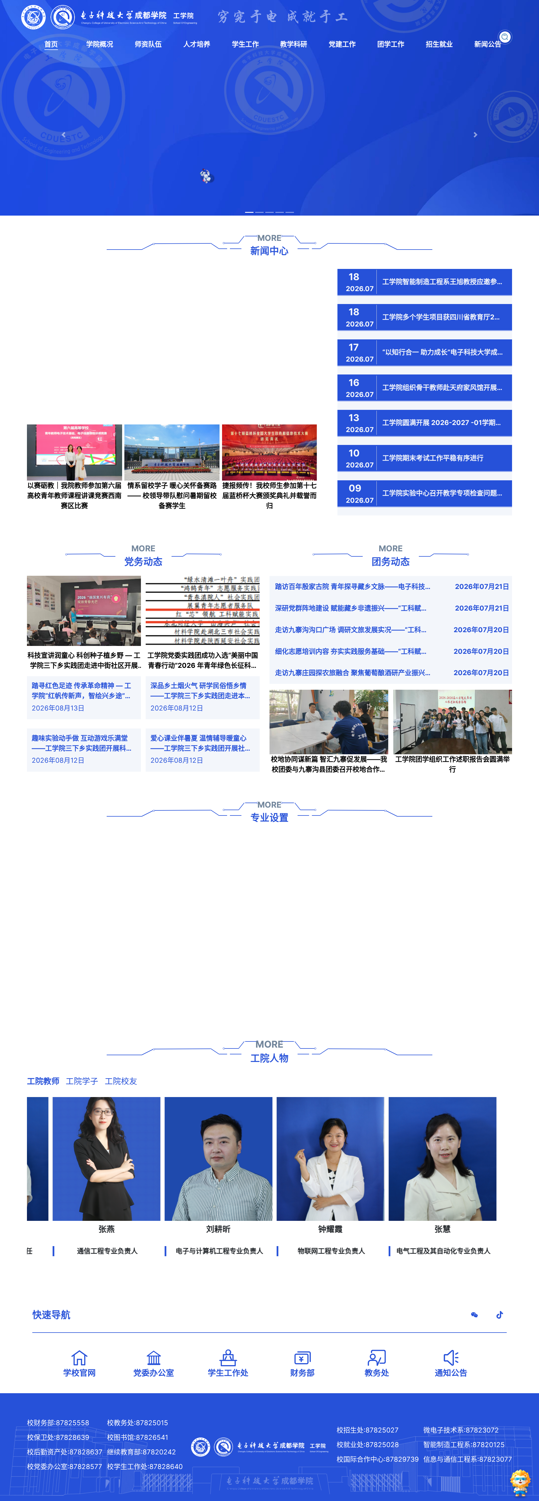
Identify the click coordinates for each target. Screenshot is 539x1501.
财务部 (302, 1373)
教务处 (377, 1373)
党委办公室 (153, 1373)
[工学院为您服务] (520, 1481)
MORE (269, 238)
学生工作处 (228, 1373)
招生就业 (439, 44)
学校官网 (79, 1373)
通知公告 (451, 1373)
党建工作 (342, 44)
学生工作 (245, 44)
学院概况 (99, 44)
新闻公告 (487, 44)
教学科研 (293, 44)
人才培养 (196, 44)
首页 (51, 44)
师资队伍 (148, 44)
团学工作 (390, 44)
